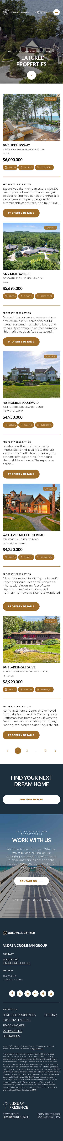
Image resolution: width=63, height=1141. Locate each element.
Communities (12, 1030)
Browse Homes (31, 799)
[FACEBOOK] (12, 993)
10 (45, 750)
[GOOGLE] (43, 993)
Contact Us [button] (11, 1036)
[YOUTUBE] (35, 993)
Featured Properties (19, 1015)
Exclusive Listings (16, 1020)
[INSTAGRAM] (20, 993)
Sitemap (51, 1015)
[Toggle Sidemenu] (56, 12)
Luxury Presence (16, 1117)
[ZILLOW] (51, 993)
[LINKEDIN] (27, 993)
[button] (31, 881)
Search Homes (13, 1025)
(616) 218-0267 (41, 900)
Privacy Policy (49, 1117)
